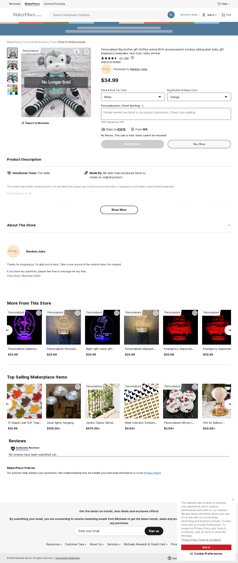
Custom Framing (54, 3)
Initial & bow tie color (114, 90)
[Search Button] (171, 14)
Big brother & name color (182, 90)
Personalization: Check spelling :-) (122, 105)
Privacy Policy (152, 472)
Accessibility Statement (67, 558)
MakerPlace (14, 42)
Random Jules (139, 69)
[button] (206, 553)
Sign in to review (111, 61)
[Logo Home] (27, 15)
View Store (13, 275)
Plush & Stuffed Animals (72, 42)
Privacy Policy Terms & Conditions (201, 539)
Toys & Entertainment (35, 42)
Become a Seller (189, 14)
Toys (53, 42)
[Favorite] (87, 52)
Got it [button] (206, 547)
